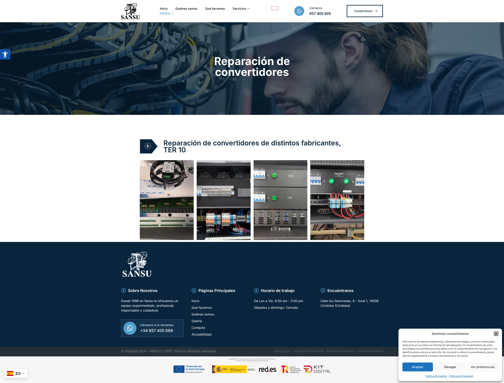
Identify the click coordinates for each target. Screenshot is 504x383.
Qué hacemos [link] (215, 8)
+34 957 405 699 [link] (156, 330)
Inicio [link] (164, 8)
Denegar (450, 367)
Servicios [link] (239, 8)
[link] (5, 54)
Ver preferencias (483, 367)
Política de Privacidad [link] (461, 376)
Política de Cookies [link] (436, 376)
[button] (496, 334)
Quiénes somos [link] (186, 8)
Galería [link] (165, 13)
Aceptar (417, 367)
